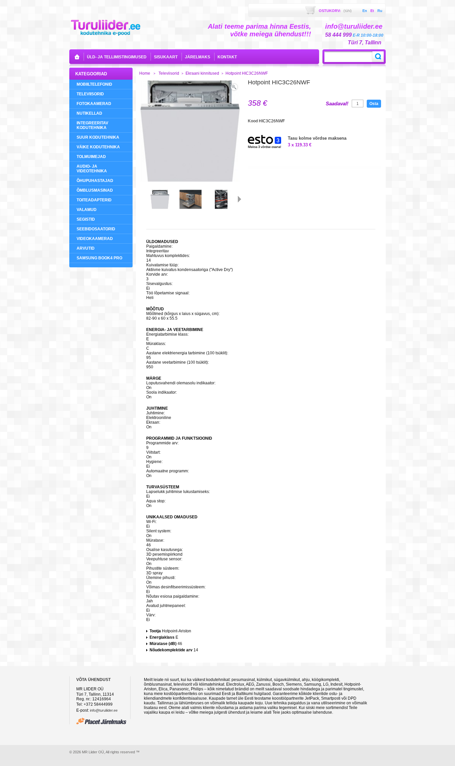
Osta (373, 103)
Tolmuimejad (91, 156)
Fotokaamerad (94, 103)
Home (144, 73)
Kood (253, 121)
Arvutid (86, 248)
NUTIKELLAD (89, 113)
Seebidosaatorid (96, 229)
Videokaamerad (95, 238)
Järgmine (239, 199)
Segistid (86, 219)
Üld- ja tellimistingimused (117, 57)
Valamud (87, 209)
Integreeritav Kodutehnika (92, 125)
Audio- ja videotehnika (92, 168)
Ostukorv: (335, 11)
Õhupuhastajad (95, 180)
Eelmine (141, 199)
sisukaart (166, 57)
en (364, 11)
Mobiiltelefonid (94, 84)
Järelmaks (197, 57)
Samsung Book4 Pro (99, 258)
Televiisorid (90, 94)
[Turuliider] (105, 27)
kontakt (227, 57)
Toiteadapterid (94, 200)
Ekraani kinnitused (202, 73)
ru (379, 11)
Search (378, 56)
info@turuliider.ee (104, 710)
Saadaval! (337, 103)
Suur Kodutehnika (98, 137)
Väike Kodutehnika (98, 147)
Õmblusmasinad (95, 190)
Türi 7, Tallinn (364, 42)
